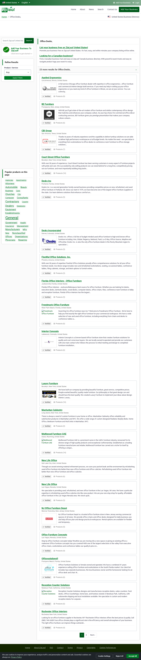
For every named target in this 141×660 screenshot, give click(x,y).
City (19, 194)
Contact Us (112, 9)
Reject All (119, 656)
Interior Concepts (50, 331)
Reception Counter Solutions (56, 585)
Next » (92, 635)
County (25, 202)
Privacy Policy (16, 657)
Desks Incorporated (51, 230)
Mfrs (25, 229)
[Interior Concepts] (50, 342)
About (82, 9)
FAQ (51, 648)
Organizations (21, 236)
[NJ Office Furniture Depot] (50, 519)
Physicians (10, 240)
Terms (70, 648)
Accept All (133, 656)
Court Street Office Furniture (56, 157)
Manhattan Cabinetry (52, 410)
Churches (9, 194)
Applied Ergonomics (51, 77)
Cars (18, 191)
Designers (21, 206)
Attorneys (9, 183)
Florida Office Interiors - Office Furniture (62, 281)
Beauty (24, 187)
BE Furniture (48, 104)
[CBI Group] (50, 141)
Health (23, 223)
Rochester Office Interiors (54, 611)
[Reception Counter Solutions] (50, 596)
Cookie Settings (104, 656)
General (11, 218)
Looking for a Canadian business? (56, 56)
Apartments (21, 180)
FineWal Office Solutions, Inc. (56, 257)
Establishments (12, 213)
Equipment (10, 209)
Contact (60, 648)
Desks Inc (46, 181)
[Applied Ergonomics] (50, 89)
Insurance (9, 226)
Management (22, 226)
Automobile (11, 187)
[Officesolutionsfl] (50, 569)
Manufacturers (12, 229)
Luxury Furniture (50, 383)
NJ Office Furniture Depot (54, 508)
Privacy (80, 648)
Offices (8, 236)
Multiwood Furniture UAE (54, 434)
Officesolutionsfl (50, 558)
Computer (9, 198)
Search (101, 9)
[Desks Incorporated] (50, 241)
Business (9, 191)
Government (11, 222)
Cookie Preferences (108, 648)
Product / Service (11, 68)
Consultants (22, 197)
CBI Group (47, 130)
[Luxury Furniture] (50, 394)
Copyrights (91, 648)
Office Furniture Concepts (54, 534)
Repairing (22, 240)
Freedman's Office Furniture (55, 304)
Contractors (12, 201)
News (91, 9)
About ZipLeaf (40, 648)
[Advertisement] (70, 28)
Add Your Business (129, 9)
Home (73, 9)
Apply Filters (18, 78)
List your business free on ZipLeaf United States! (64, 47)
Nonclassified (18, 233)
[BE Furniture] (50, 115)
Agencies (9, 180)
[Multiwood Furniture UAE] (50, 445)
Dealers (9, 205)
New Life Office (49, 460)
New (7, 233)
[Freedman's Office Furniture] (50, 316)
